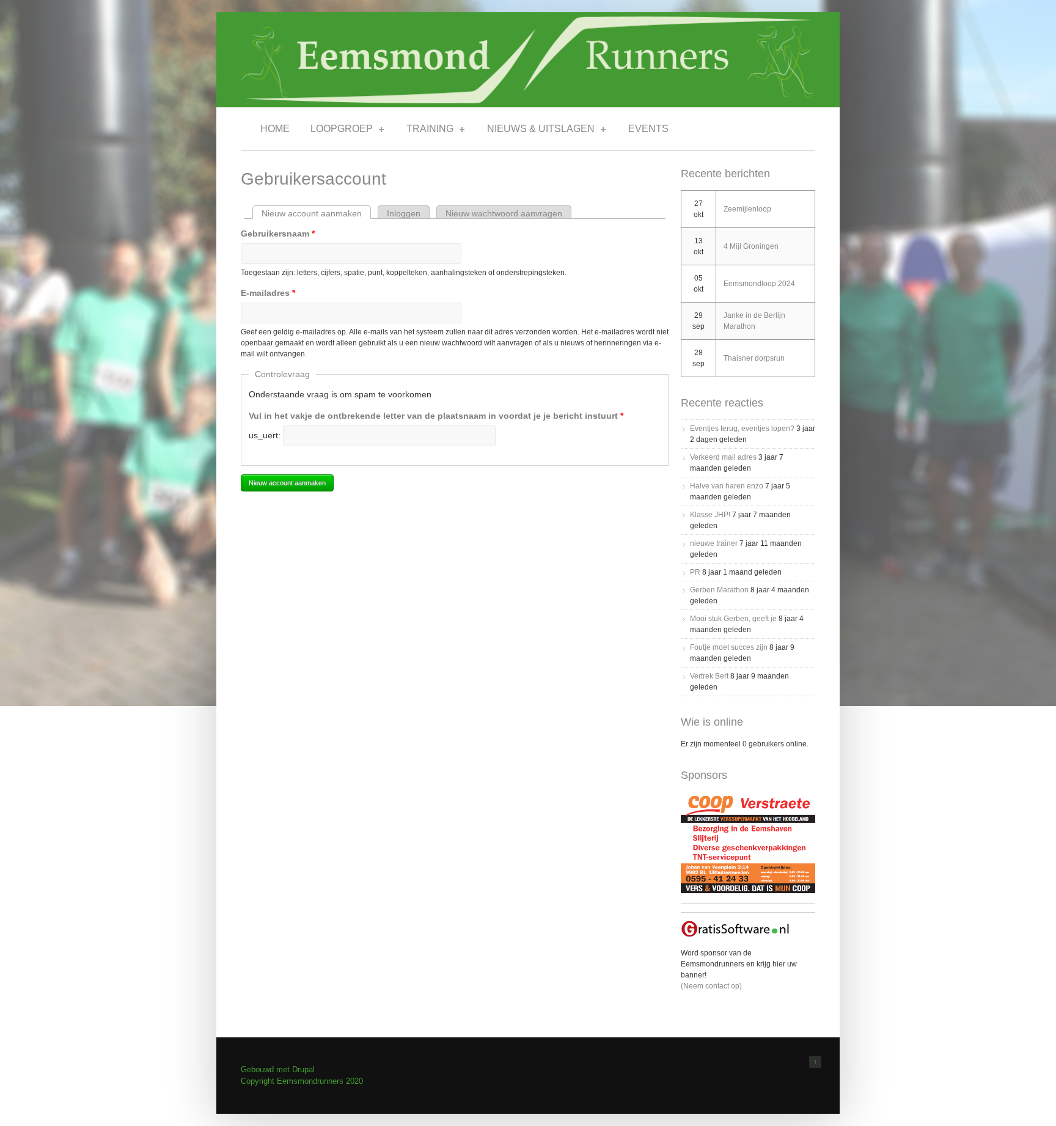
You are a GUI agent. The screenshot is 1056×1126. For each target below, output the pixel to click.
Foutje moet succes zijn (729, 647)
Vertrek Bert (709, 676)
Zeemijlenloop (747, 209)
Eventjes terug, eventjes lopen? (742, 428)
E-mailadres (268, 293)
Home (275, 128)
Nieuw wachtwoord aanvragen (504, 213)
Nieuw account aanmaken (316, 213)
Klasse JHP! (710, 514)
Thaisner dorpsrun (754, 358)
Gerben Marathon (719, 590)
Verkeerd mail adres (723, 457)
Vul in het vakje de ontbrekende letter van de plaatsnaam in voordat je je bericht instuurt (436, 416)
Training (426, 130)
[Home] (528, 100)
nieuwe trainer (714, 543)
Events (648, 128)
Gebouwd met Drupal (278, 1069)
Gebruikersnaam (278, 233)
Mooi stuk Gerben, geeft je (733, 618)
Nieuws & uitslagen (537, 130)
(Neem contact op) (711, 986)
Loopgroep (338, 130)
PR (695, 572)
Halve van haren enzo (726, 486)
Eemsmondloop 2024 (759, 283)
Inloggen (403, 213)
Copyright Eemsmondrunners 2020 (302, 1081)
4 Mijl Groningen (751, 246)
